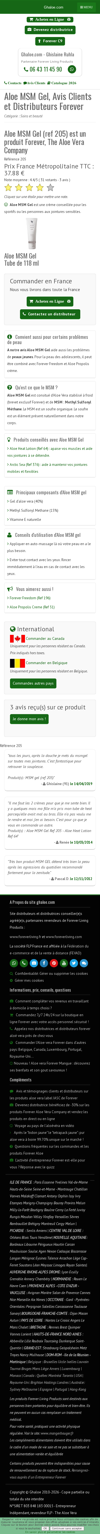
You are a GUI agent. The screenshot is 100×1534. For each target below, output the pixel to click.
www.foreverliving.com (64, 936)
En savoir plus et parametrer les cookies (50, 1532)
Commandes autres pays (33, 683)
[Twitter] (74, 963)
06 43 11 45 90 (45, 69)
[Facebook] (44, 963)
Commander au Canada (45, 638)
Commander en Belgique (47, 662)
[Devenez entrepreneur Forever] (34, 963)
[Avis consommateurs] (84, 963)
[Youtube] (64, 963)
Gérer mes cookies (29, 980)
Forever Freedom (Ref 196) (30, 598)
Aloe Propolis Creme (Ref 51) (32, 607)
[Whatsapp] (72, 69)
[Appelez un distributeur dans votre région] (24, 963)
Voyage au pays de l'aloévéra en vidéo (44, 1125)
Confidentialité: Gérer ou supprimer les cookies (51, 973)
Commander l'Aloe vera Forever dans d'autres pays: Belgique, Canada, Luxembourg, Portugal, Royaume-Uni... (48, 1049)
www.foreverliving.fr (26, 936)
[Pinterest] (54, 963)
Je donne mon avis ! (29, 718)
